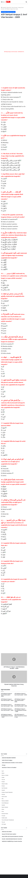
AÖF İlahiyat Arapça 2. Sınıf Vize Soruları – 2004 (21, 694)
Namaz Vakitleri (5, 800)
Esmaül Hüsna (5, 813)
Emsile (3, 785)
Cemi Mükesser (5, 802)
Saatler (3, 805)
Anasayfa (4, 7)
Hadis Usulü (4, 817)
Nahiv (3, 773)
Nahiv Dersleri (5, 807)
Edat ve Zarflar (5, 775)
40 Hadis (4, 824)
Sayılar (3, 790)
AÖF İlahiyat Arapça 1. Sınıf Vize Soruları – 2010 (7, 705)
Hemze (3, 794)
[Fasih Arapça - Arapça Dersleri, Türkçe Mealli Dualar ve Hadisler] (8, 2)
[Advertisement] (14, 35)
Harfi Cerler (4, 796)
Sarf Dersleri (4, 788)
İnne (3, 811)
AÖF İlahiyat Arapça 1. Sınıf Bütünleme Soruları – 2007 (7, 716)
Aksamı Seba (4, 783)
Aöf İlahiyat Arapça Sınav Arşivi (11, 8)
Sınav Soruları (14, 7)
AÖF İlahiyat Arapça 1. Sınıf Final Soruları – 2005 (20, 700)
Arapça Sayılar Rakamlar (7, 792)
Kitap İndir (9, 7)
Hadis (3, 777)
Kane (3, 809)
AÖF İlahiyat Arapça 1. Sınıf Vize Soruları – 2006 (7, 709)
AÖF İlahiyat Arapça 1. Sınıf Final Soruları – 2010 (21, 705)
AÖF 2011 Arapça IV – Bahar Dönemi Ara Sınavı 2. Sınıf (21, 716)
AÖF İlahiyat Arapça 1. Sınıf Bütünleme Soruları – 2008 (20, 710)
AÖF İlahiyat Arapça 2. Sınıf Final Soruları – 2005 (6, 695)
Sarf (3, 771)
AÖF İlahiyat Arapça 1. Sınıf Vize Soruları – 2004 (7, 699)
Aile (2, 798)
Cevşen (3, 815)
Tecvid (3, 779)
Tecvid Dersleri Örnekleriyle (8, 820)
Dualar (3, 781)
